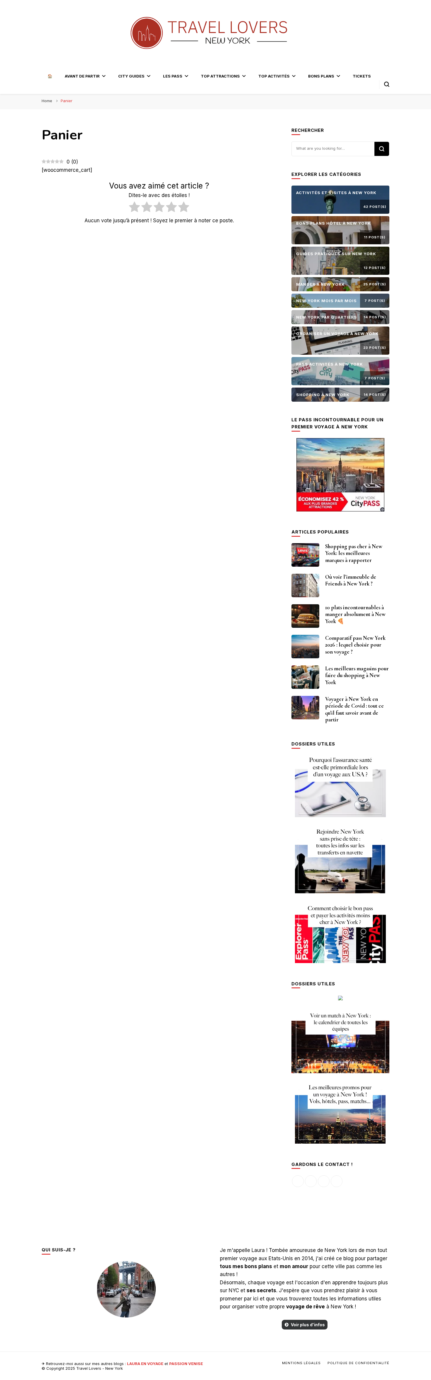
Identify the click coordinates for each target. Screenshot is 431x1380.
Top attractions (220, 76)
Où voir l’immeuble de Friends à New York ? (350, 580)
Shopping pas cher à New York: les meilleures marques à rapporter (353, 553)
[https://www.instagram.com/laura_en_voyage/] (311, 1181)
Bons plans (321, 76)
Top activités (274, 76)
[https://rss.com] (336, 1181)
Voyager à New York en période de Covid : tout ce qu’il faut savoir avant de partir (354, 709)
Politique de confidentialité (358, 1363)
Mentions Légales (301, 1363)
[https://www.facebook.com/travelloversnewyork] (298, 1181)
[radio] (134, 208)
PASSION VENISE (186, 1363)
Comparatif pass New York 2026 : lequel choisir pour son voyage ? (355, 645)
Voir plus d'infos (308, 1324)
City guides (131, 76)
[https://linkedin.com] (324, 1181)
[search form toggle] (386, 84)
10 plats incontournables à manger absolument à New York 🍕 (355, 614)
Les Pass (172, 76)
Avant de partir (82, 76)
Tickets (362, 76)
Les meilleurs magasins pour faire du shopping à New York (357, 675)
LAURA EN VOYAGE (145, 1363)
